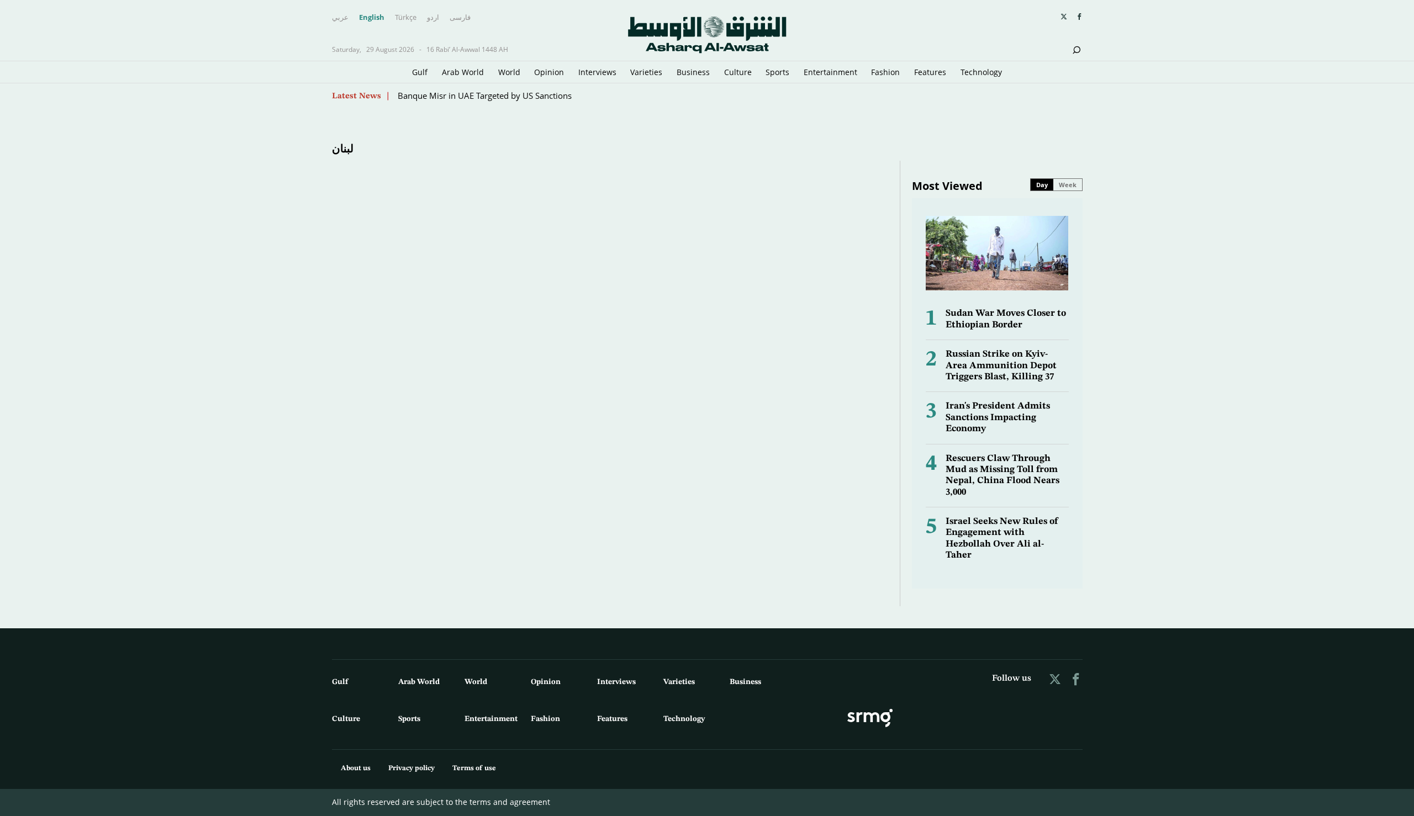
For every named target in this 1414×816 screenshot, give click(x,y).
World (509, 72)
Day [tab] (1042, 185)
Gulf (420, 72)
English (371, 17)
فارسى (460, 17)
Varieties (646, 72)
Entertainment (830, 72)
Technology (981, 72)
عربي (340, 17)
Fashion (885, 72)
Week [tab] (1068, 185)
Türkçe (405, 17)
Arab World (463, 72)
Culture (738, 72)
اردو (433, 17)
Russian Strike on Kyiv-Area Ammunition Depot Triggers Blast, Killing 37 (1001, 365)
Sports (777, 72)
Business (693, 72)
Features (930, 72)
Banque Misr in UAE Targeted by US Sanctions (485, 95)
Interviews (597, 72)
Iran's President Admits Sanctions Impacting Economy (998, 417)
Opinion (549, 72)
